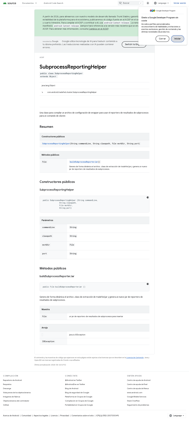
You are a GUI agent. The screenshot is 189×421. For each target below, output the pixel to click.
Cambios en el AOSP (98, 29)
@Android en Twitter (73, 380)
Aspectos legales (41, 416)
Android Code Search (53, 3)
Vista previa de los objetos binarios (17, 392)
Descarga (7, 388)
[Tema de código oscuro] (147, 197)
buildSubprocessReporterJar (84, 162)
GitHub (6, 405)
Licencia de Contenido (135, 357)
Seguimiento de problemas (138, 405)
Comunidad (26, 416)
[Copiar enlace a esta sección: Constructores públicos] (77, 182)
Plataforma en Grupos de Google (78, 397)
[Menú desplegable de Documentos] (37, 3)
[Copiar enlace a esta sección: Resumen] (55, 127)
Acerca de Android (11, 416)
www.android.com (134, 392)
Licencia (54, 416)
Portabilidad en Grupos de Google (79, 405)
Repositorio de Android (12, 380)
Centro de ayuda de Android (138, 380)
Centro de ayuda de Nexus (138, 388)
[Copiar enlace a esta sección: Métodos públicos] (68, 268)
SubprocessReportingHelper (56, 143)
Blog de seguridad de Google (77, 392)
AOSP (42, 57)
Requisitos (7, 384)
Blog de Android (71, 388)
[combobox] (130, 3)
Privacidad (64, 416)
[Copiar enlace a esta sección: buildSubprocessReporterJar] (76, 276)
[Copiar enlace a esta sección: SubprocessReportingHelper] (76, 190)
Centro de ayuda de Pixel (137, 384)
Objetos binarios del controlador (16, 401)
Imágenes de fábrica (11, 397)
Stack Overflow (133, 401)
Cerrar (162, 38)
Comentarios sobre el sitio (82, 416)
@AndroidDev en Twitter (75, 384)
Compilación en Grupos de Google (79, 401)
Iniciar (177, 38)
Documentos (28, 3)
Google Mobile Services (136, 397)
